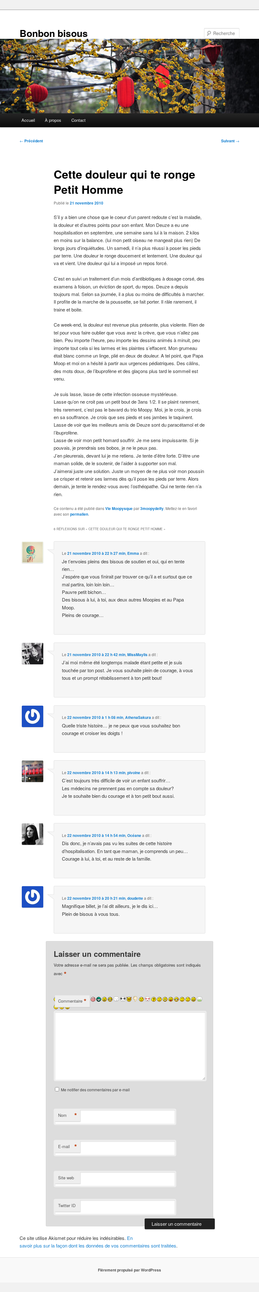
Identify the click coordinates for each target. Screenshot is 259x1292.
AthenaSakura (138, 717)
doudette (135, 898)
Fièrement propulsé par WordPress (129, 1270)
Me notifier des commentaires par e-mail (95, 1089)
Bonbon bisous (54, 33)
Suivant (230, 141)
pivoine (133, 772)
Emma (133, 553)
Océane (134, 835)
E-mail (67, 1146)
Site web (66, 1178)
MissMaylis (137, 654)
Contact (78, 120)
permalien (79, 514)
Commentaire (72, 1001)
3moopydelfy (152, 508)
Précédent (31, 141)
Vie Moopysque (119, 508)
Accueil (28, 120)
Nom (67, 1115)
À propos (53, 120)
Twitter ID (66, 1205)
